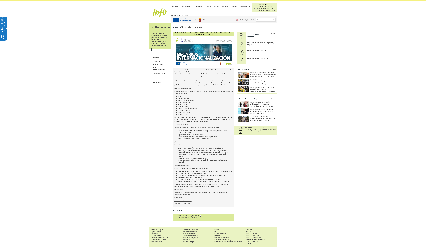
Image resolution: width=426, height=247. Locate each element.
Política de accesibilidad (253, 238)
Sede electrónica (156, 242)
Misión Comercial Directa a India (257, 50)
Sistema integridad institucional (255, 240)
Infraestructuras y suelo (190, 238)
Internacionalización (189, 234)
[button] (274, 19)
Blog (215, 232)
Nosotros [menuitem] (175, 6)
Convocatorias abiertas (158, 240)
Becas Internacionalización (193, 27)
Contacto (248, 244)
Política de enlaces (252, 234)
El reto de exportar (163, 27)
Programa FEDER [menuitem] (245, 6)
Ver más (273, 69)
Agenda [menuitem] (208, 6)
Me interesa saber (220, 234)
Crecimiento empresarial (190, 230)
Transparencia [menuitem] (198, 6)
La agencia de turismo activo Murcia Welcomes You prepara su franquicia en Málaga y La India (262, 118)
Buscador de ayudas (157, 230)
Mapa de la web (250, 230)
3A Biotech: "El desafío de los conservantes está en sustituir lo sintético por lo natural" (262, 111)
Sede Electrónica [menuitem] (186, 6)
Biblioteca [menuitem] (225, 6)
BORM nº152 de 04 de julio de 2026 (189, 216)
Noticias (217, 230)
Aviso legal (249, 232)
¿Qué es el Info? (156, 236)
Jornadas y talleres (158, 64)
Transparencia (155, 234)
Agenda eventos (156, 232)
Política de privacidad (252, 236)
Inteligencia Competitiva (221, 238)
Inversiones (186, 240)
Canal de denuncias (252, 242)
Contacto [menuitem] (234, 6)
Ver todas (273, 33)
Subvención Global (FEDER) (222, 240)
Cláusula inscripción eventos (160, 238)
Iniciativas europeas (189, 242)
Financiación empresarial (190, 236)
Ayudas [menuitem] (216, 6)
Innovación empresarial (190, 232)
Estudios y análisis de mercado (187, 218)
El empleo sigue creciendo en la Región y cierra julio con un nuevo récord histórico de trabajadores (262, 82)
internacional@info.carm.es (183, 201)
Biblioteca (217, 236)
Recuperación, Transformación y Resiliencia (228, 242)
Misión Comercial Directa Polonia (257, 58)
